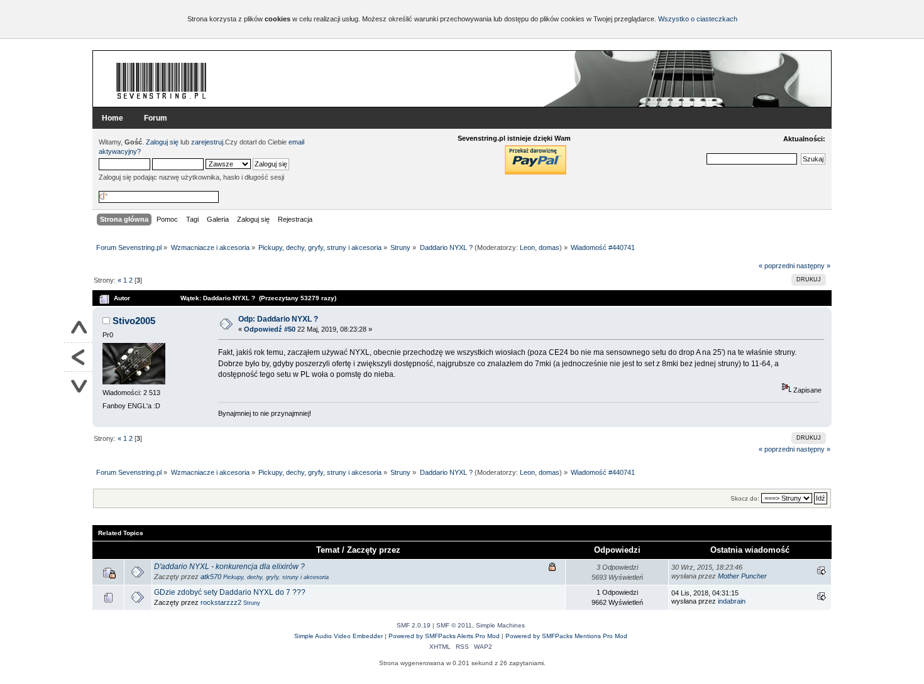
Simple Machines (500, 625)
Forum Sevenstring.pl (161, 80)
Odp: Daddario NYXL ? (278, 319)
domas (549, 247)
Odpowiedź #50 (269, 329)
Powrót (78, 357)
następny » (813, 265)
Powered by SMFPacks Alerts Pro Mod (444, 635)
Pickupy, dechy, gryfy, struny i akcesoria (276, 577)
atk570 (211, 576)
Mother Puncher (742, 576)
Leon (527, 247)
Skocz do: (744, 498)
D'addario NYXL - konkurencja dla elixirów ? (229, 566)
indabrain (731, 601)
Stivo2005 (134, 320)
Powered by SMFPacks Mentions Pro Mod (566, 635)
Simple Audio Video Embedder (338, 635)
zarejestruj (207, 142)
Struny (251, 603)
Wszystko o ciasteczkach (697, 19)
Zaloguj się (162, 142)
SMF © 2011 (454, 625)
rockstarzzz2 (221, 602)
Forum (155, 118)
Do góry (78, 328)
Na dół (78, 386)
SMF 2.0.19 (414, 625)
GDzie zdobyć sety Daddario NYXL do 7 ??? (229, 592)
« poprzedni (777, 265)
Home (112, 118)
